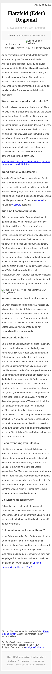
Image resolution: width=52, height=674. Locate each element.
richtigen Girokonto (34, 647)
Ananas (39, 200)
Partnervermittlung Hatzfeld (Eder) (29, 657)
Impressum (41, 665)
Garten (10, 665)
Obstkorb (16, 205)
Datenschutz (28, 665)
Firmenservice (38, 661)
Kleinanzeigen (24, 661)
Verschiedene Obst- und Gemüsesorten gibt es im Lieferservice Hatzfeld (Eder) (26, 162)
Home (10, 657)
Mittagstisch (24, 35)
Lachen (18, 665)
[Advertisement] (26, 600)
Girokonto (11, 661)
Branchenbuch (38, 35)
